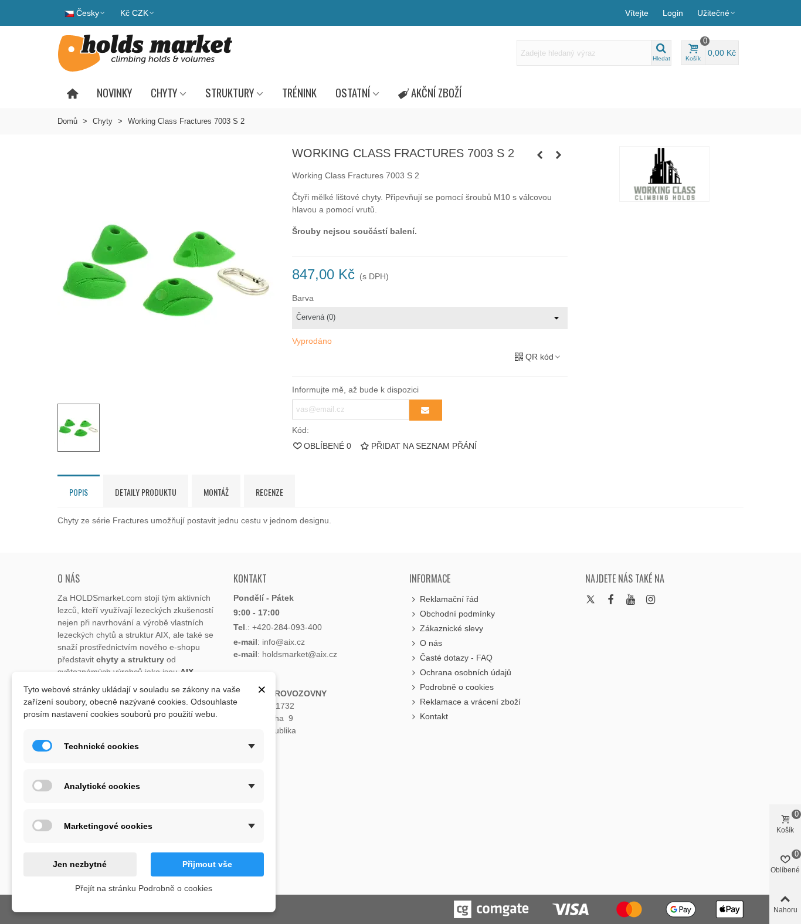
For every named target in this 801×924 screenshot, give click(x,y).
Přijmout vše (207, 864)
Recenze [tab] (269, 492)
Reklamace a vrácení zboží (470, 701)
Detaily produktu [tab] (146, 492)
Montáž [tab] (216, 492)
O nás (431, 643)
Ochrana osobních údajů (465, 672)
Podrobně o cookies (457, 687)
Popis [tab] (78, 492)
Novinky (114, 92)
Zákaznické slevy (451, 628)
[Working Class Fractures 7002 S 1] (540, 155)
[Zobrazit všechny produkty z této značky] (664, 174)
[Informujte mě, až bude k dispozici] (425, 410)
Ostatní (352, 92)
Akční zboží (436, 92)
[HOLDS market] (145, 53)
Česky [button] (87, 13)
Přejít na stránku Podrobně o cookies (143, 888)
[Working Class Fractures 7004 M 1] (559, 155)
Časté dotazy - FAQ (456, 657)
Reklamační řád (449, 599)
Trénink (299, 92)
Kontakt (434, 716)
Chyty (164, 92)
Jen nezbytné (80, 864)
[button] (717, 13)
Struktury (229, 92)
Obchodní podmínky (457, 613)
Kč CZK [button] (134, 13)
